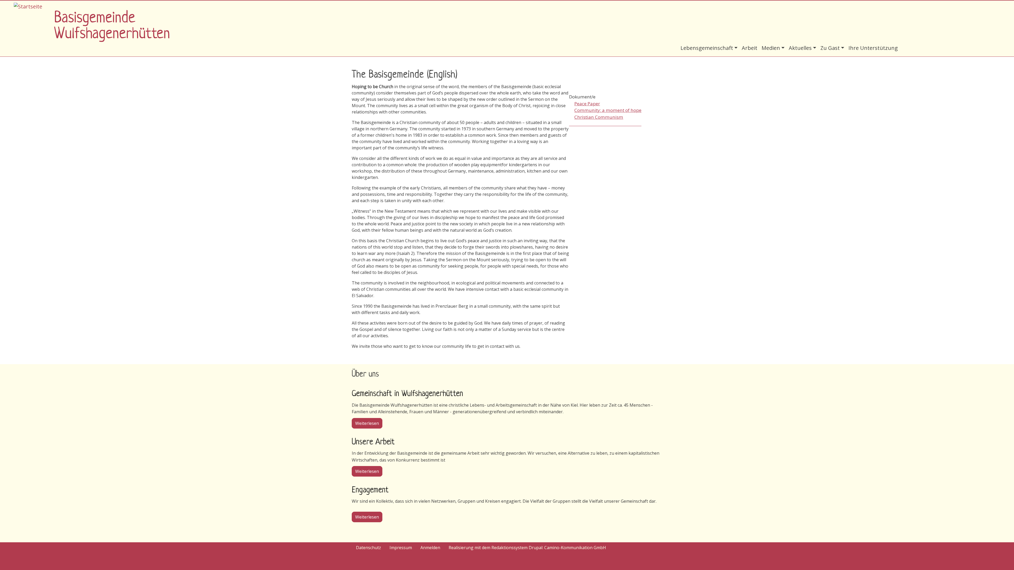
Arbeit (749, 47)
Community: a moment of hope (607, 110)
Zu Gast (830, 47)
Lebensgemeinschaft (706, 47)
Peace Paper (587, 104)
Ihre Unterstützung (873, 47)
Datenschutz (368, 547)
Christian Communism (598, 117)
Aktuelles (800, 47)
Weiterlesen (368, 423)
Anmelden (430, 547)
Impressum (400, 547)
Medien (771, 47)
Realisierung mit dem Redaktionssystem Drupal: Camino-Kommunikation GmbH (527, 547)
